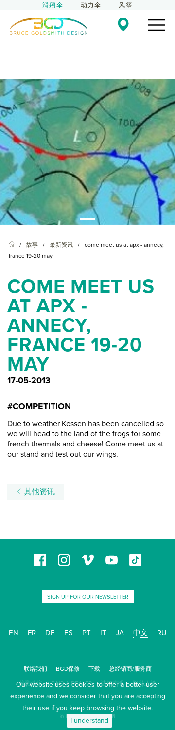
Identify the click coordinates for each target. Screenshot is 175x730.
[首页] (12, 245)
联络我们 (35, 668)
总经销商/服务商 (130, 668)
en (13, 632)
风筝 (125, 5)
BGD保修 (68, 668)
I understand (89, 720)
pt (86, 632)
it (103, 632)
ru (162, 632)
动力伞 (91, 5)
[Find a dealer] (123, 24)
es (68, 632)
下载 (94, 668)
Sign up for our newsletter (87, 597)
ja (120, 632)
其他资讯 (38, 492)
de (50, 632)
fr (32, 632)
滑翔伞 (52, 5)
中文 (140, 632)
